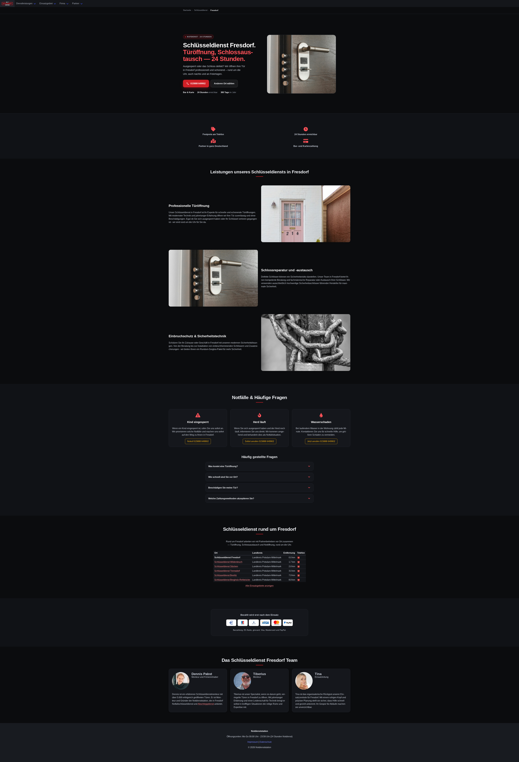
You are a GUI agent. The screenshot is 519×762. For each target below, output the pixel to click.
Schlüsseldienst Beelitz (225, 575)
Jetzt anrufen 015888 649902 (321, 441)
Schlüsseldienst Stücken (226, 566)
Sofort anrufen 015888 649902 (259, 441)
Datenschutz (266, 742)
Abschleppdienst (206, 704)
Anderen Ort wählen (224, 83)
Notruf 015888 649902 (198, 441)
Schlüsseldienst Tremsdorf (227, 571)
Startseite (187, 10)
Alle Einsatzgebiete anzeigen (259, 586)
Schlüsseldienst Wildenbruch (228, 562)
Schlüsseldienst (200, 10)
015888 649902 (198, 83)
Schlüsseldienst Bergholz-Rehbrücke (232, 580)
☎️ (298, 557)
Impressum (252, 742)
